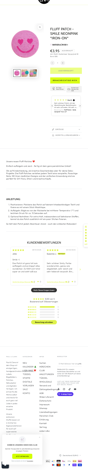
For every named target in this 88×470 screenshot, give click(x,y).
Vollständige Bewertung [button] (23, 282)
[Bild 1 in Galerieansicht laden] (17, 73)
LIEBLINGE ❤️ (29, 370)
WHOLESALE (45, 382)
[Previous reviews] (52, 105)
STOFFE (26, 378)
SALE (25, 389)
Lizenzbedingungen (48, 412)
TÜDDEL (27, 374)
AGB (41, 393)
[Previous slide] (8, 269)
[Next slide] (80, 269)
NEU (25, 363)
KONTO (26, 393)
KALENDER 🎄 (30, 366)
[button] (66, 106)
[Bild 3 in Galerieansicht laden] (33, 73)
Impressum (44, 404)
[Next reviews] (80, 105)
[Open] (5, 464)
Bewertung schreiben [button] (44, 322)
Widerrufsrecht (46, 397)
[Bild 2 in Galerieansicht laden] (25, 73)
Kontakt (43, 423)
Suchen (42, 363)
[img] (18, 250)
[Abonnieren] (80, 363)
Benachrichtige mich (65, 80)
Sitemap (43, 408)
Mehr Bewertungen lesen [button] (43, 290)
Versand (71, 54)
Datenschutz (45, 400)
